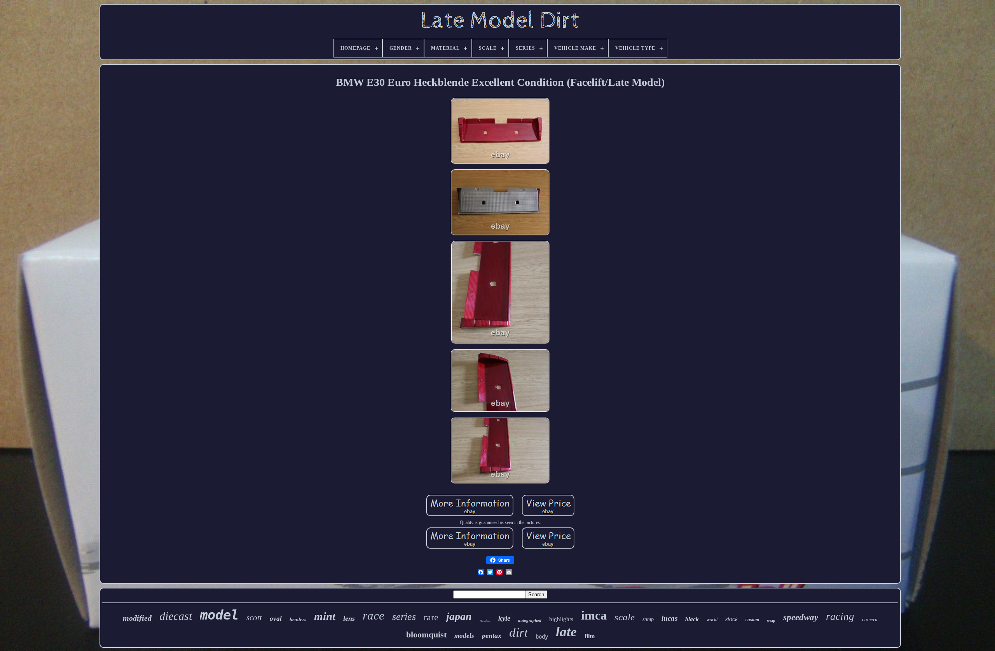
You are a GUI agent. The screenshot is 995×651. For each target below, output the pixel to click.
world (712, 619)
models (464, 635)
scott (254, 617)
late (566, 631)
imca (594, 615)
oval (276, 618)
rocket (485, 620)
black (692, 619)
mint (324, 616)
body (542, 637)
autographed (529, 620)
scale (624, 617)
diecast (175, 615)
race (373, 615)
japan (459, 616)
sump (648, 619)
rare (431, 617)
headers (298, 619)
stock (731, 619)
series (404, 616)
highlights (561, 619)
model (219, 615)
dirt (518, 632)
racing (840, 616)
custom (752, 619)
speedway (800, 617)
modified (137, 618)
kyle (504, 618)
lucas (669, 618)
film (590, 636)
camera (870, 619)
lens (349, 618)
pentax (491, 635)
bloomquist (426, 634)
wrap (771, 620)
